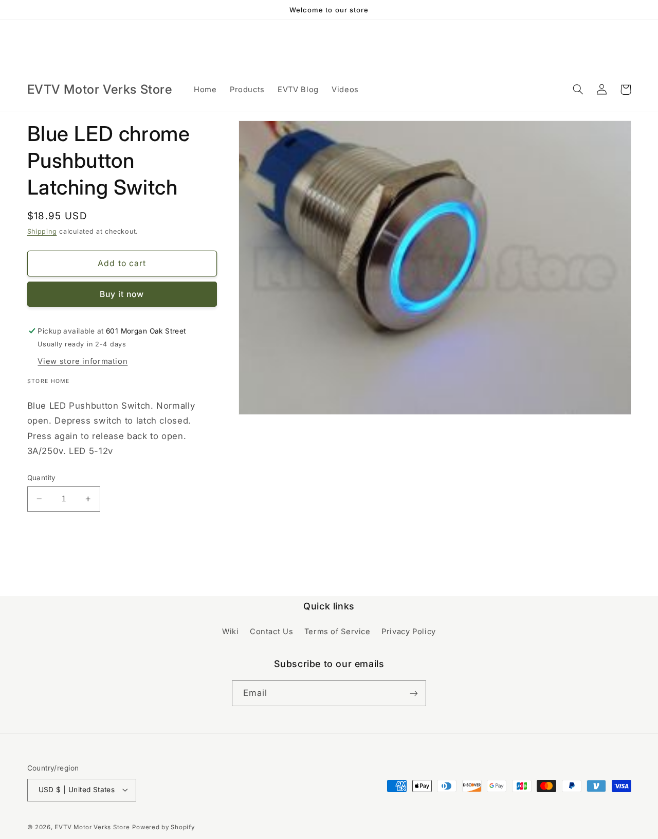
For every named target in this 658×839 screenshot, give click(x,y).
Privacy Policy (408, 631)
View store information (82, 361)
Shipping (42, 231)
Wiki (230, 631)
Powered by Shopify (163, 827)
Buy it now (122, 294)
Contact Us (271, 631)
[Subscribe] (414, 693)
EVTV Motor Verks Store (92, 827)
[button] (578, 89)
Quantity (41, 478)
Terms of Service (337, 631)
